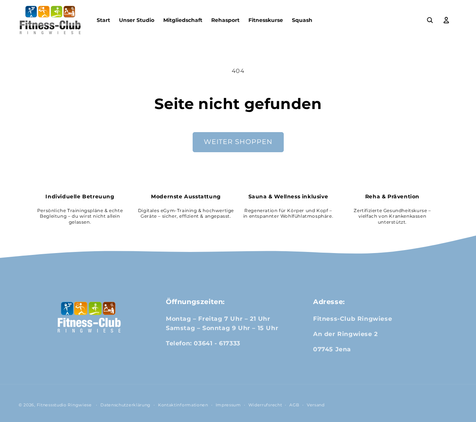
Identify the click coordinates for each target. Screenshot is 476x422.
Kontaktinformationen (183, 404)
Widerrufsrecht (265, 404)
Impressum (228, 404)
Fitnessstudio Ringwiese (64, 404)
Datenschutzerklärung (125, 404)
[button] (430, 20)
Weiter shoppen (238, 142)
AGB (294, 404)
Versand (316, 404)
